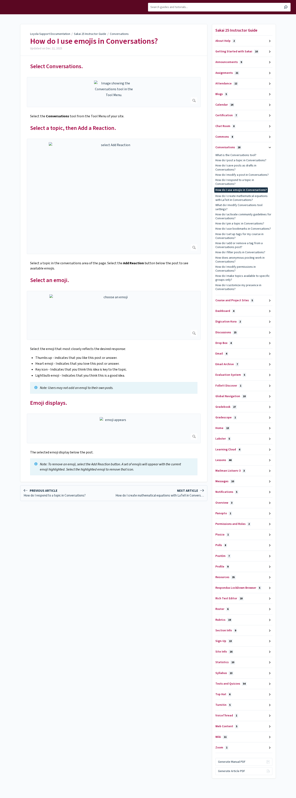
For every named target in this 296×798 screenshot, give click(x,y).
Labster (222, 439)
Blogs (221, 94)
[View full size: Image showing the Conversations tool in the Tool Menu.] (113, 92)
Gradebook (225, 407)
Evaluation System (230, 375)
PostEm (222, 556)
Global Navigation (230, 396)
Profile (221, 566)
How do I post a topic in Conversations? (240, 160)
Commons (224, 137)
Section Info (225, 630)
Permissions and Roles (232, 524)
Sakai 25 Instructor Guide (90, 34)
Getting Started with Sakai (236, 51)
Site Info (223, 652)
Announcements (228, 62)
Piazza (222, 534)
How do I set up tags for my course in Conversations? (239, 236)
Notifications (226, 492)
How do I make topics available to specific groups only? (242, 278)
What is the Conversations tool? (235, 155)
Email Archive (226, 364)
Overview (223, 503)
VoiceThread (226, 715)
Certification (226, 115)
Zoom (221, 747)
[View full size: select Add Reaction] (113, 196)
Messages (224, 481)
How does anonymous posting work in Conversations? (240, 260)
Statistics (224, 662)
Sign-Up (223, 641)
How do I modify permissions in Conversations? (235, 269)
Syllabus (223, 673)
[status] (113, 388)
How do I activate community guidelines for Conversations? (243, 216)
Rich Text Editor (228, 598)
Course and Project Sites (234, 300)
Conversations (119, 34)
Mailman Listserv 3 (230, 471)
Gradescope (225, 417)
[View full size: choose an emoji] (113, 315)
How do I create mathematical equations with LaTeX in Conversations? (241, 198)
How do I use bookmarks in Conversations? (243, 229)
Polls (220, 545)
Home (222, 428)
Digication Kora (228, 321)
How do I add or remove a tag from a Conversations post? (239, 245)
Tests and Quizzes (230, 684)
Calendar (224, 105)
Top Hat (222, 694)
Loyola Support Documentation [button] (17, 5)
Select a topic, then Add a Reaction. (73, 128)
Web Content (226, 726)
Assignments (226, 73)
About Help (225, 41)
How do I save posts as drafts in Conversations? (235, 167)
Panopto (223, 513)
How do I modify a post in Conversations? (242, 175)
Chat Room (224, 126)
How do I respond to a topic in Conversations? (234, 182)
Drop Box (223, 343)
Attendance (226, 83)
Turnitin (223, 705)
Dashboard (224, 311)
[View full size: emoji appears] (113, 428)
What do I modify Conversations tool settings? (238, 207)
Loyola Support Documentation (50, 34)
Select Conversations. (56, 66)
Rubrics (223, 620)
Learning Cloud (227, 449)
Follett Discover (228, 386)
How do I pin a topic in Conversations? (239, 223)
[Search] (285, 8)
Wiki (220, 737)
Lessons (223, 460)
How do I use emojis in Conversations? (94, 41)
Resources (225, 577)
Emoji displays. (48, 403)
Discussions (225, 332)
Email (221, 353)
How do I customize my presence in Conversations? (238, 287)
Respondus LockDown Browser (237, 588)
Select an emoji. (49, 280)
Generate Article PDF (231, 771)
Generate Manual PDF (232, 762)
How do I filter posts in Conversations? (240, 252)
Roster (221, 609)
